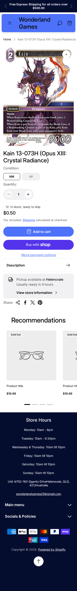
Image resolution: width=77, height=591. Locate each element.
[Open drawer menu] (10, 23)
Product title (15, 386)
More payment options (38, 255)
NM (11, 176)
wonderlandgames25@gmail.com (38, 494)
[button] (27, 404)
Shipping (29, 220)
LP (31, 176)
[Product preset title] (31, 355)
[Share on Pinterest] (40, 302)
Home (7, 39)
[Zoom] (66, 54)
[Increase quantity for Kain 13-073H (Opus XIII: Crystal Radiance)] (28, 194)
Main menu (14, 505)
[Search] (59, 23)
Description (16, 265)
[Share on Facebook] (25, 302)
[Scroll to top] (39, 561)
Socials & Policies (20, 516)
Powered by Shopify (52, 549)
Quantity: (10, 184)
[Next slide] (71, 6)
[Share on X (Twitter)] (32, 302)
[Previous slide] (5, 6)
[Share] (17, 302)
